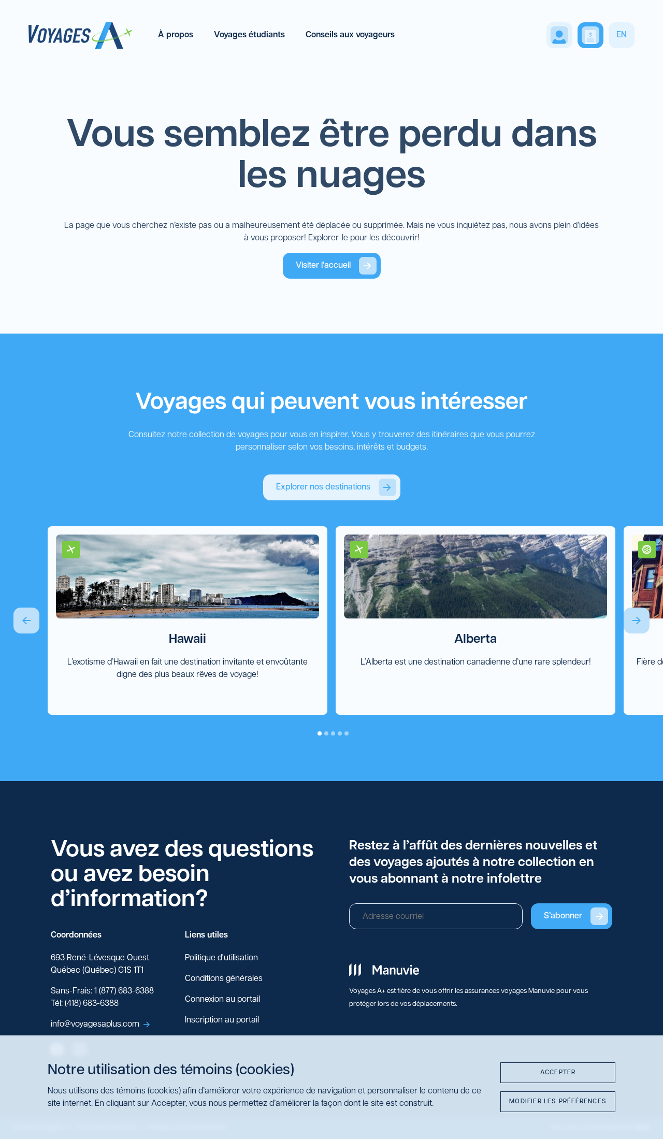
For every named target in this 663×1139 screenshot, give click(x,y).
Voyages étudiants (249, 35)
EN (621, 35)
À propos (175, 35)
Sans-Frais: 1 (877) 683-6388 (102, 991)
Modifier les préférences (558, 1102)
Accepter (558, 1073)
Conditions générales (224, 979)
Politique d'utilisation (221, 958)
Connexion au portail (222, 1000)
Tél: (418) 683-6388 (85, 1004)
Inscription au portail (222, 1020)
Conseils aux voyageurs (350, 35)
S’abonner (563, 916)
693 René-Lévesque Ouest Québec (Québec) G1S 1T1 (100, 964)
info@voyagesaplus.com (95, 1024)
